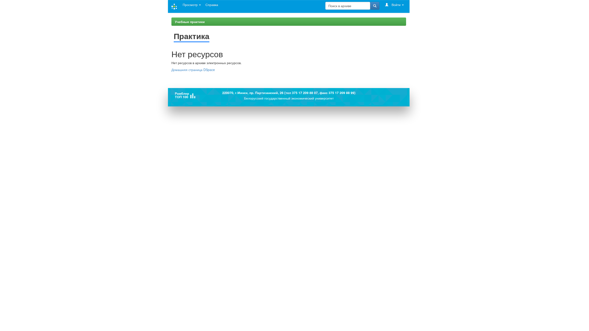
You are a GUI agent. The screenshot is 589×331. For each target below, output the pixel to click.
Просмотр (191, 4)
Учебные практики (190, 21)
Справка (211, 4)
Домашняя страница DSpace (193, 69)
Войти (396, 4)
